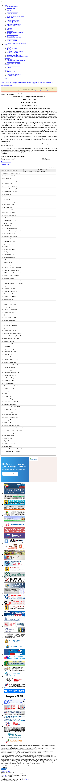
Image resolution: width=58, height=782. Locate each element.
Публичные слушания (12, 75)
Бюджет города (10, 36)
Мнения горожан (11, 71)
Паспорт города (11, 8)
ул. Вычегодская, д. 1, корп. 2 (9, 367)
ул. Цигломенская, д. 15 (8, 299)
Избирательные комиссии (13, 25)
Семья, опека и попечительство (15, 51)
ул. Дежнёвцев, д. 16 (7, 225)
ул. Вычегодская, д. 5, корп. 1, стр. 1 (11, 372)
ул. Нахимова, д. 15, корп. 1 (9, 288)
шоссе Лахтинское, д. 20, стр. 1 (10, 417)
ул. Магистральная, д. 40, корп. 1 (10, 181)
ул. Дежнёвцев (6, 315)
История (9, 9)
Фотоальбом (10, 17)
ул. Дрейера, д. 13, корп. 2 (8, 388)
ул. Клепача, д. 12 (6, 396)
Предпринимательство (12, 35)
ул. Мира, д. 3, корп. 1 (7, 438)
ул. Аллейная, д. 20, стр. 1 (8, 380)
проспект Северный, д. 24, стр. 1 (10, 338)
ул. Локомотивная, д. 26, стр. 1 (10, 220)
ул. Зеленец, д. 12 (6, 194)
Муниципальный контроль (14, 55)
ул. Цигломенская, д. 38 (8, 312)
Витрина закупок (8, 76)
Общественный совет (12, 52)
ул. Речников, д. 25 (7, 196)
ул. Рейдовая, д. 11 (6, 238)
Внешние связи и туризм (13, 54)
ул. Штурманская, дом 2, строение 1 (11, 451)
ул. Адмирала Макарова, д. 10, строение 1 (13, 283)
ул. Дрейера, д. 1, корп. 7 (8, 443)
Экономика (6, 27)
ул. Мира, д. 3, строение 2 (8, 278)
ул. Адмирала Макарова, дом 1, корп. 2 (12, 448)
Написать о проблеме (10, 474)
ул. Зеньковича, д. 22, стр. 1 (9, 233)
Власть (5, 18)
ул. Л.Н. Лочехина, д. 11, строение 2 (11, 272)
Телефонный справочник (13, 66)
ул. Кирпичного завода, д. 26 (9, 186)
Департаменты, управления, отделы (26, 82)
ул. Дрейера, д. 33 (6, 393)
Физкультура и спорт (12, 48)
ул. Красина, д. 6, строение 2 (9, 309)
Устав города (10, 59)
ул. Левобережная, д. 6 (8, 254)
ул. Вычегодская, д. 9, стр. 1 (9, 383)
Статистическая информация (14, 14)
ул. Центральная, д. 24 (7, 223)
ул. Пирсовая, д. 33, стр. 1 (8, 349)
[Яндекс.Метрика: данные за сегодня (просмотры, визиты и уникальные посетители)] (5, 771)
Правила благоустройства (13, 62)
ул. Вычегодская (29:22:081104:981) (11, 406)
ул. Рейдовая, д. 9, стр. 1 (8, 357)
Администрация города (13, 21)
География (9, 10)
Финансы (9, 29)
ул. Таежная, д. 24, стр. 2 (8, 249)
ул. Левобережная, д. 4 (8, 251)
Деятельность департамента (8, 83)
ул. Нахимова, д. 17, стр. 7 (8, 354)
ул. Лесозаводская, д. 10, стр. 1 (10, 409)
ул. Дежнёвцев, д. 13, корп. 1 (9, 236)
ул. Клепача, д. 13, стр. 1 (8, 391)
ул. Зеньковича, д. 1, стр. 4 (9, 322)
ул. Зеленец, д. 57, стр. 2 (8, 420)
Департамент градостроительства (44, 82)
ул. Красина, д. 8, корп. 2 (8, 175)
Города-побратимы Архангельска (15, 16)
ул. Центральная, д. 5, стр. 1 (9, 257)
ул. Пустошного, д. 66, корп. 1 (10, 293)
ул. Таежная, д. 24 (6, 246)
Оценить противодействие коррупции (16, 72)
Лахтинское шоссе (6, 178)
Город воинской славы (12, 12)
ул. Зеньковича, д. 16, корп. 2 (9, 325)
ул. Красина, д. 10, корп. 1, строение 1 (12, 267)
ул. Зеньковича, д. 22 (7, 343)
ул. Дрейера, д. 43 (6, 328)
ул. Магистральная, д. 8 (8, 435)
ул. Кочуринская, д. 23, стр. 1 (9, 351)
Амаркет (6, 78)
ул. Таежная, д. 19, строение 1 (9, 296)
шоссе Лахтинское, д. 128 (8, 212)
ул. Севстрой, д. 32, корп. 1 (9, 433)
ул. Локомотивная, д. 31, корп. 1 (10, 191)
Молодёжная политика (12, 49)
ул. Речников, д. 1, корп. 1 (8, 204)
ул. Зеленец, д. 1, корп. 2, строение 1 (11, 280)
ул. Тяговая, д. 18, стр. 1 (8, 399)
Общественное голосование (14, 74)
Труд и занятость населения (14, 37)
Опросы (6, 70)
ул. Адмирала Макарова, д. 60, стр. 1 (11, 336)
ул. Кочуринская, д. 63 (8, 262)
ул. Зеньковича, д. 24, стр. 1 (9, 320)
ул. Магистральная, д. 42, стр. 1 (10, 385)
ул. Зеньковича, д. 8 (7, 446)
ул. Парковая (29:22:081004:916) (10, 401)
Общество (6, 44)
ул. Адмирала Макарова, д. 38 (9, 188)
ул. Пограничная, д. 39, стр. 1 (9, 362)
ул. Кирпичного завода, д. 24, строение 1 (12, 430)
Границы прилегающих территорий (16, 41)
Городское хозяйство (12, 39)
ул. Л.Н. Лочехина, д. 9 (8, 217)
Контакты (6, 64)
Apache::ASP (26, 779)
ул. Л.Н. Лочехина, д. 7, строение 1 (11, 259)
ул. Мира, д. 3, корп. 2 (7, 441)
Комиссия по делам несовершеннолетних (17, 56)
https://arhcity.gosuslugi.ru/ (41, 90)
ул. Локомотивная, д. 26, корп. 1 (10, 215)
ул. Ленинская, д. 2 (7, 183)
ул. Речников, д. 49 (7, 207)
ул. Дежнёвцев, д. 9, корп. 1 (9, 241)
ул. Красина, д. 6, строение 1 (9, 265)
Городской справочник (12, 6)
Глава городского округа (13, 20)
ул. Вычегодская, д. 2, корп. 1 (9, 370)
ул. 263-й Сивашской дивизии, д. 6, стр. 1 (12, 333)
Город (5, 5)
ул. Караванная (6, 346)
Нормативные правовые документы (16, 60)
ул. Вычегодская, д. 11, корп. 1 (10, 228)
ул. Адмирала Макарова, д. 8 (9, 291)
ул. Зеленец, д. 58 (6, 422)
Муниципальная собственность (15, 32)
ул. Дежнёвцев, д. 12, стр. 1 (9, 404)
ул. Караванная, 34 (7, 454)
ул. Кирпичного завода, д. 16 (9, 202)
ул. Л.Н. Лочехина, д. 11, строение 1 (11, 270)
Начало (2, 82)
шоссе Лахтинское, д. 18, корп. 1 (10, 414)
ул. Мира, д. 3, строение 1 (8, 286)
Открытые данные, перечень (14, 63)
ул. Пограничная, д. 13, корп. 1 (10, 364)
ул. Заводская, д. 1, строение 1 (10, 307)
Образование (10, 45)
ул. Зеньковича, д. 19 (7, 209)
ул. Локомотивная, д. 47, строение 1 (11, 425)
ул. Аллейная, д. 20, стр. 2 (8, 378)
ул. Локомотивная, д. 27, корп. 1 (10, 330)
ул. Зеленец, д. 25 (6, 301)
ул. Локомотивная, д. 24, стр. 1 (10, 375)
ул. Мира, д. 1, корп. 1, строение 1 (10, 275)
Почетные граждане (12, 13)
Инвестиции (10, 31)
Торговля (9, 33)
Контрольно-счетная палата (14, 24)
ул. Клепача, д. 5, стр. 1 (8, 341)
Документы (7, 58)
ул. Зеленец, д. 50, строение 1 (9, 304)
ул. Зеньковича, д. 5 (7, 199)
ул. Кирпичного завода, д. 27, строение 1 (12, 427)
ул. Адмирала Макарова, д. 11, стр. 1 (11, 230)
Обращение (4, 775)
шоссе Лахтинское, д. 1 (8, 412)
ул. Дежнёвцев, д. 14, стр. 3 (9, 244)
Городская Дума (11, 22)
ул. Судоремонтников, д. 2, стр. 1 (10, 359)
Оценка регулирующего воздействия (16, 43)
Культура (9, 47)
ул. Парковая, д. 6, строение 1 (9, 317)
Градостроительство (12, 40)
